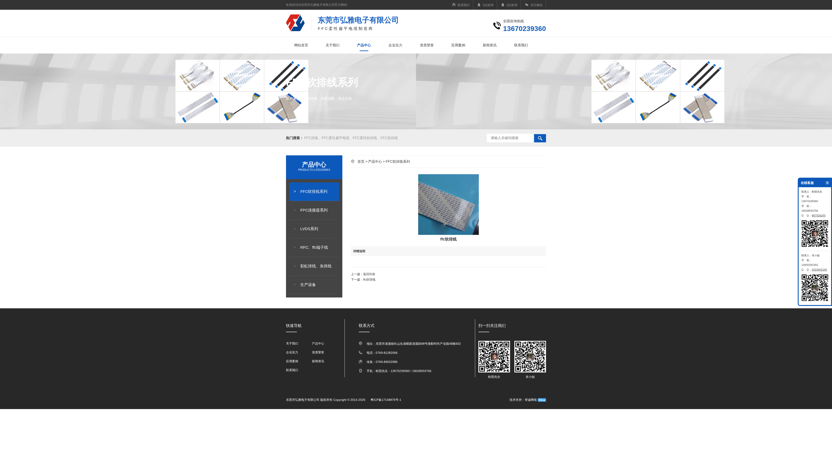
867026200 (819, 215)
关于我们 (333, 45)
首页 (361, 161)
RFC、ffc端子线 (311, 247)
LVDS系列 (306, 229)
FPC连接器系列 (311, 210)
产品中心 (364, 45)
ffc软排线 (369, 279)
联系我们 (521, 45)
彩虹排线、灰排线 (313, 266)
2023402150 (819, 269)
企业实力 (395, 45)
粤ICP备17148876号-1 (385, 399)
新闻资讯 (490, 45)
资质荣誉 (427, 45)
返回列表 (369, 274)
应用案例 (458, 45)
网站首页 (301, 45)
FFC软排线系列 (310, 191)
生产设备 (305, 285)
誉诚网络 (531, 399)
